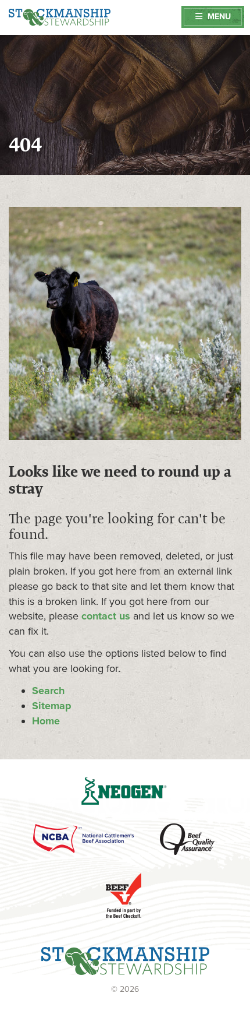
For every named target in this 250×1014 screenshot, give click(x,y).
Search (48, 690)
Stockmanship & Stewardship (59, 17)
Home (46, 720)
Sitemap (52, 705)
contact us (105, 616)
